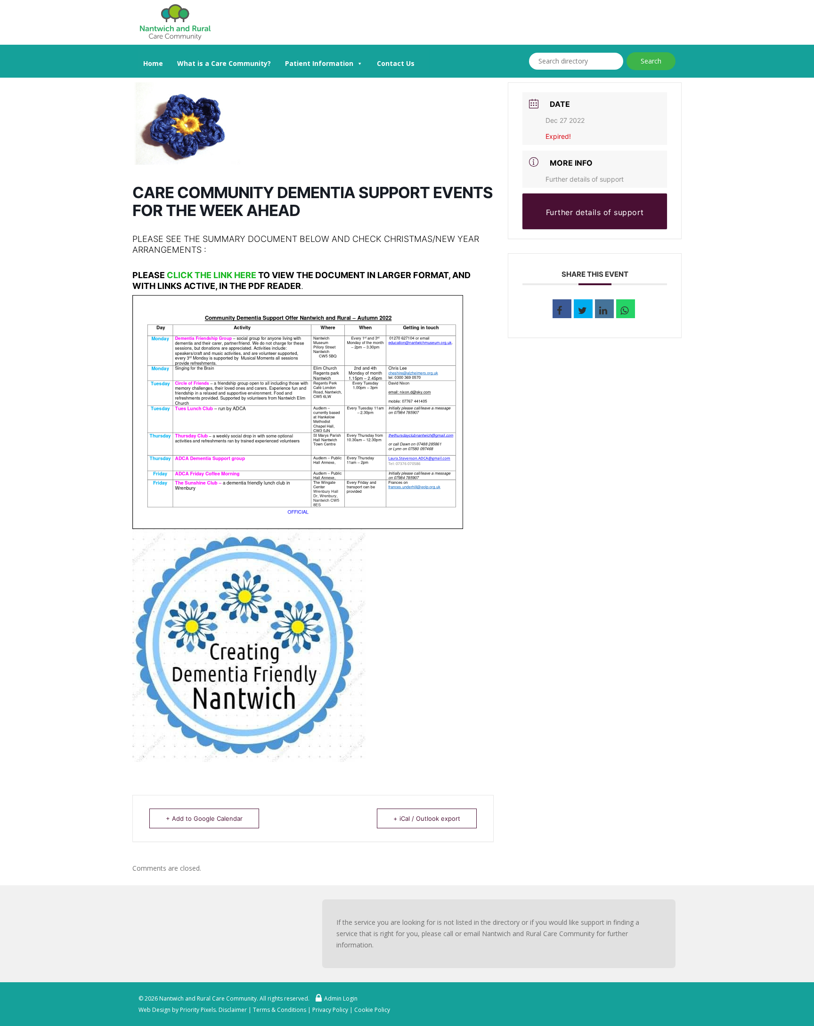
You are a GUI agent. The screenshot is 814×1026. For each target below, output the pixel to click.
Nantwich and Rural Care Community (208, 998)
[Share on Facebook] (562, 308)
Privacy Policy (330, 1010)
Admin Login (341, 998)
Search (651, 60)
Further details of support (584, 179)
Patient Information (319, 63)
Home (153, 63)
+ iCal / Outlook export (426, 818)
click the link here (211, 275)
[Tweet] (583, 308)
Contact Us (396, 63)
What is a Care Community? (224, 63)
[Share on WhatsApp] (625, 308)
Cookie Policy (372, 1010)
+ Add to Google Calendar (204, 818)
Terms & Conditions (279, 1010)
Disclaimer (233, 1010)
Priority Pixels (198, 1010)
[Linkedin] (604, 308)
